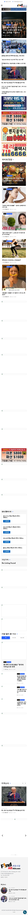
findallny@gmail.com (18, 1)
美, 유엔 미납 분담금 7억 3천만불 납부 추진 (13, 82)
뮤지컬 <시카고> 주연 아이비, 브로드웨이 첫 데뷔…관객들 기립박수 (13, 30)
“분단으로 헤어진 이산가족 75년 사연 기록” (13, 59)
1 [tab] (11, 855)
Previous (2, 835)
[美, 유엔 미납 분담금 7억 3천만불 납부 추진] (4, 890)
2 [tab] (12, 855)
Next (25, 835)
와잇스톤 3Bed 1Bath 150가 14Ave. (13, 538)
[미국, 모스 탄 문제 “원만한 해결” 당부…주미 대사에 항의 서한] (4, 899)
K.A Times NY (7, 183)
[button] (23, 783)
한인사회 (22, 637)
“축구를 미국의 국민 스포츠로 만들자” (21, 691)
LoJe (14, 912)
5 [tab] (16, 855)
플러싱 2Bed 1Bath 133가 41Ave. (13, 548)
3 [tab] (14, 855)
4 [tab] (15, 855)
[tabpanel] (14, 836)
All (5, 637)
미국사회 (14, 637)
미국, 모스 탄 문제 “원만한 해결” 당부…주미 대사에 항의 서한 (18, 898)
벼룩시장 (6, 669)
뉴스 (2, 808)
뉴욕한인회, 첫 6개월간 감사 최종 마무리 (21, 704)
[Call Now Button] (25, 912)
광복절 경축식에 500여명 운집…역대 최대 (13, 55)
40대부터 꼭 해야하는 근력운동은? (11, 260)
